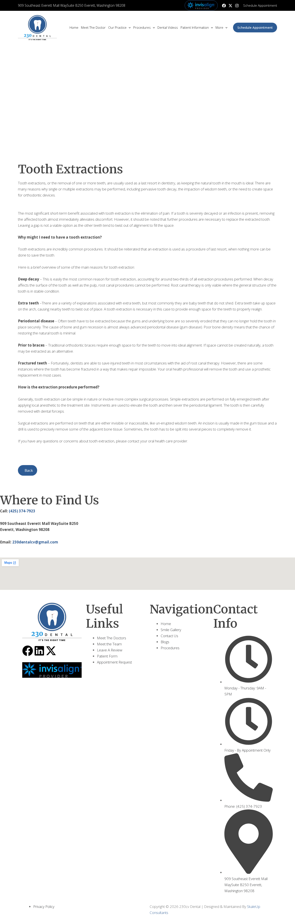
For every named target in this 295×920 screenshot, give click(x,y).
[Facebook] (224, 6)
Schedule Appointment (260, 5)
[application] (129, 27)
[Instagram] (237, 6)
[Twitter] (230, 6)
